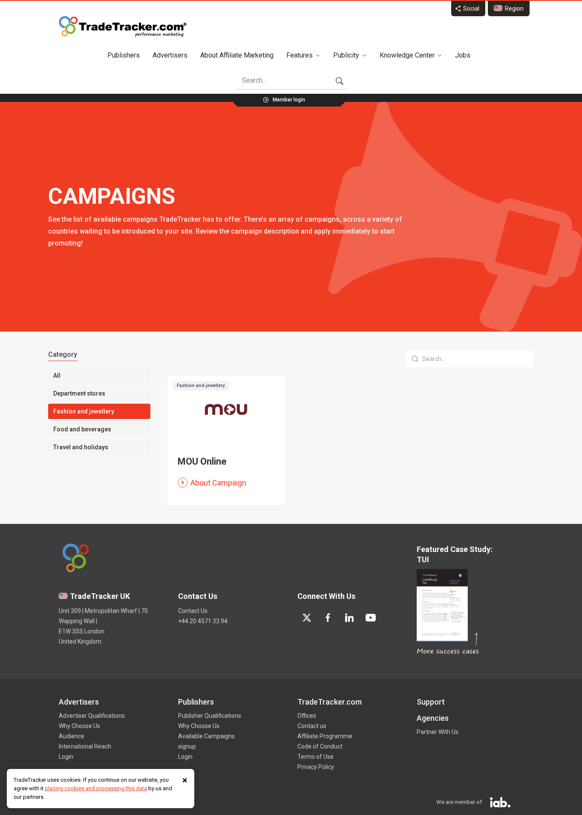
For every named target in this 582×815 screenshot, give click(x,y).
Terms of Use (315, 756)
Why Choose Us (79, 726)
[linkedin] (349, 618)
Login (66, 756)
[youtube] (371, 618)
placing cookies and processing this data (96, 788)
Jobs (462, 55)
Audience (71, 736)
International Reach (85, 746)
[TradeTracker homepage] (123, 26)
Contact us (311, 726)
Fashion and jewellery (83, 411)
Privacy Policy (315, 766)
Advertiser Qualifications (92, 715)
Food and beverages (82, 429)
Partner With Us (437, 731)
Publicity (346, 55)
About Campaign (218, 482)
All (57, 375)
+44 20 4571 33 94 (203, 621)
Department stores (79, 393)
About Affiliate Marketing (237, 55)
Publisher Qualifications (209, 715)
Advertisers (170, 55)
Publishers (123, 55)
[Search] (339, 81)
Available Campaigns (206, 736)
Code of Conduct (320, 746)
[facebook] (328, 618)
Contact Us (192, 610)
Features (299, 55)
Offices (306, 715)
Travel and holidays (80, 447)
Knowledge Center (407, 55)
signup (187, 746)
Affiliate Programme (324, 736)
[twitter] (307, 618)
